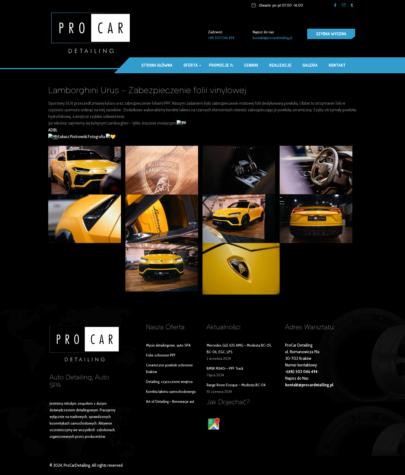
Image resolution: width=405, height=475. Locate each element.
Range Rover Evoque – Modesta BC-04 (236, 384)
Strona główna (156, 65)
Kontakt (337, 65)
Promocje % (221, 65)
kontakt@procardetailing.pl (272, 37)
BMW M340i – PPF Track (225, 368)
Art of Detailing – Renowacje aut (170, 401)
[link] (52, 130)
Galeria (310, 65)
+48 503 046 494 (221, 37)
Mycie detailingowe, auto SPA (168, 345)
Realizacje (280, 65)
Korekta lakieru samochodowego (171, 391)
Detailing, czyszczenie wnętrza (169, 381)
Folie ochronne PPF (160, 355)
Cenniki (251, 65)
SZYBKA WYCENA (331, 33)
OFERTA (190, 65)
